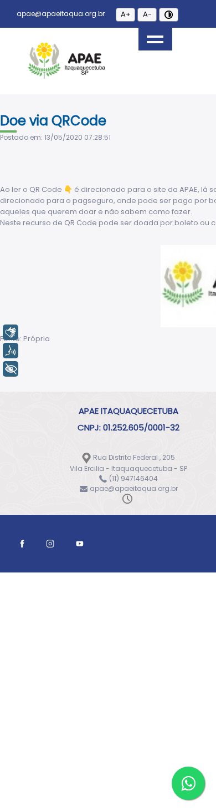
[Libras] (10, 332)
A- (147, 14)
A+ (126, 14)
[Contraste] (168, 15)
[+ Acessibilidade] (10, 369)
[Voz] (10, 350)
